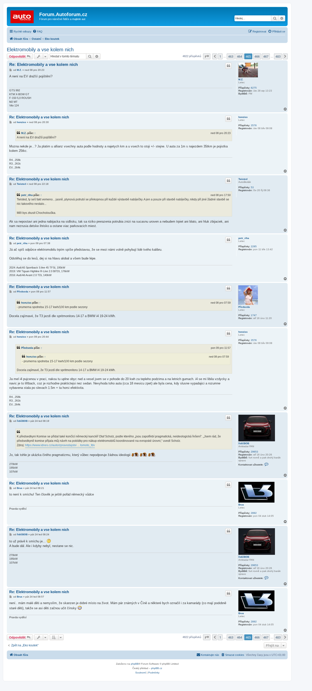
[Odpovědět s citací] (228, 66)
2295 (254, 246)
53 (252, 187)
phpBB (135, 663)
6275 (254, 87)
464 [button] (239, 56)
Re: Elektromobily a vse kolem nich (43, 64)
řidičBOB (243, 443)
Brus (241, 504)
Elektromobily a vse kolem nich (40, 49)
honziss (243, 117)
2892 (254, 513)
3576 (254, 125)
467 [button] (265, 56)
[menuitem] (37, 31)
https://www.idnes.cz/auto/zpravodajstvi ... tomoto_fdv (60, 445)
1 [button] (220, 56)
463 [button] (230, 56)
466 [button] (257, 56)
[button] (206, 56)
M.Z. (240, 79)
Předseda (244, 307)
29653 (254, 451)
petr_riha (27, 195)
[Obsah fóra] (23, 16)
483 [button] (278, 56)
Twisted (242, 179)
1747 (254, 315)
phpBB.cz (156, 668)
